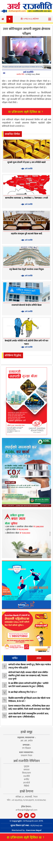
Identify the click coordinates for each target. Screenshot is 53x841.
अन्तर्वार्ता (26, 783)
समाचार (26, 770)
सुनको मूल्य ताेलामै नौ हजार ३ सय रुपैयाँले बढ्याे (26, 162)
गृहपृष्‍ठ (26, 766)
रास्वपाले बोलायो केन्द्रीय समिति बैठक (27, 305)
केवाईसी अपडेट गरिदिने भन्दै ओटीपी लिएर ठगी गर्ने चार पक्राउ (26, 342)
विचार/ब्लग (26, 773)
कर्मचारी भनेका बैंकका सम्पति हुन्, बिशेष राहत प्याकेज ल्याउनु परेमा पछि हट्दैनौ (29, 666)
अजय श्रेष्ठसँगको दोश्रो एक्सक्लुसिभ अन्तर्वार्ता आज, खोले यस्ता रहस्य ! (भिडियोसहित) (28, 715)
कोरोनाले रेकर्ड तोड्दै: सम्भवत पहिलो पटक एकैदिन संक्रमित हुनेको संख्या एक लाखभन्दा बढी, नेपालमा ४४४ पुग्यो (28, 676)
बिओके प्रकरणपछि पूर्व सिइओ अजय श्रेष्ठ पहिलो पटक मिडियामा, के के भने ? (29, 699)
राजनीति (26, 776)
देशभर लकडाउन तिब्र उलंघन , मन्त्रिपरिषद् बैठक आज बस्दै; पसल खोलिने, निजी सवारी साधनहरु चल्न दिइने (29, 707)
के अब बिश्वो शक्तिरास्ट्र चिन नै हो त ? (22, 692)
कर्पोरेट (26, 779)
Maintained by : (26, 830)
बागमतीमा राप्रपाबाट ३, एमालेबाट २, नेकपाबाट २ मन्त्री (26, 198)
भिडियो (26, 786)
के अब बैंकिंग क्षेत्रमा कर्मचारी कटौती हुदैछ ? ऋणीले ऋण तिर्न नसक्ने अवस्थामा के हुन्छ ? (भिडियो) (28, 684)
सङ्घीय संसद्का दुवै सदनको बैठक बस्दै (26, 234)
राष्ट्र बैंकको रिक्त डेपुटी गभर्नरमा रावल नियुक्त (26, 269)
